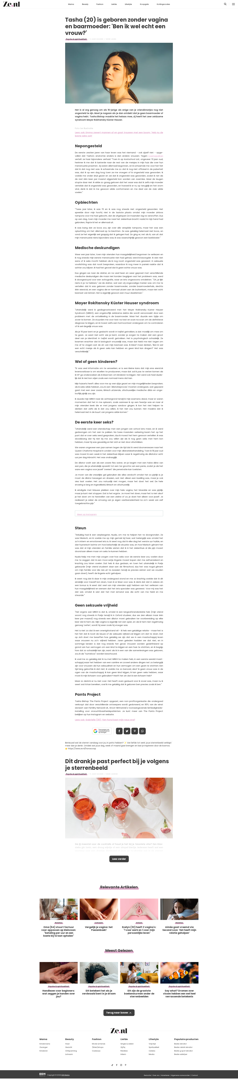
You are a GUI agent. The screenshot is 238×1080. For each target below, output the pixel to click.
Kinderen (44, 1051)
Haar (67, 1043)
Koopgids (144, 4)
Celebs (152, 1051)
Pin (134, 731)
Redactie (147, 1075)
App (142, 731)
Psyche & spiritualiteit (76, 39)
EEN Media (65, 1075)
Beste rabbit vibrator (183, 1047)
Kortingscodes (163, 4)
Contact (194, 1075)
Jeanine (114, 774)
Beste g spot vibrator (183, 1051)
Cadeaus (96, 1051)
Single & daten (127, 1043)
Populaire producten (186, 1039)
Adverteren (165, 1075)
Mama (71, 4)
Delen (119, 731)
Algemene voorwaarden (180, 1075)
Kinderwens (45, 1043)
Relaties (124, 1051)
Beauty (85, 4)
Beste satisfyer (180, 1054)
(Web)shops (97, 1047)
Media (151, 1054)
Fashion (99, 4)
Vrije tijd (152, 1043)
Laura (113, 39)
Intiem (123, 1054)
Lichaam (69, 1054)
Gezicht (68, 1047)
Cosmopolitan (155, 155)
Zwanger (44, 1047)
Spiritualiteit (154, 1047)
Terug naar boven (117, 1012)
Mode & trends (98, 1043)
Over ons (156, 1075)
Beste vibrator (180, 1043)
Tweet (127, 731)
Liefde (114, 4)
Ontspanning (71, 1051)
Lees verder (119, 859)
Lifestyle (128, 4)
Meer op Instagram (87, 514)
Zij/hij (123, 1047)
